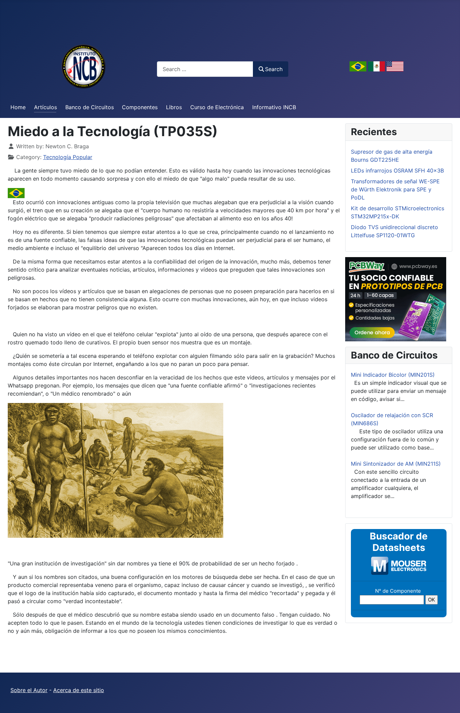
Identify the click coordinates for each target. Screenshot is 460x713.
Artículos (45, 107)
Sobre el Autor (28, 690)
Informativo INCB (274, 107)
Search (274, 69)
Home (18, 107)
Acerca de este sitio (78, 690)
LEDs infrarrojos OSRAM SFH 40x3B (397, 170)
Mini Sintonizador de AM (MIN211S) (396, 463)
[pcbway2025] (395, 298)
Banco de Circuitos (89, 107)
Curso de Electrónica (217, 107)
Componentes (140, 107)
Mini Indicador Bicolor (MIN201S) (393, 374)
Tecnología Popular (67, 157)
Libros (174, 107)
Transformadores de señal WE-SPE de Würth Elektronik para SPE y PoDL (395, 189)
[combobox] (205, 68)
